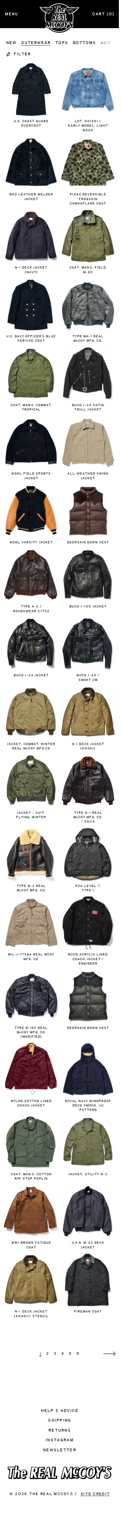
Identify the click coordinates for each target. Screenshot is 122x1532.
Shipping (59, 1420)
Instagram (59, 1440)
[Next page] (109, 1354)
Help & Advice (60, 1411)
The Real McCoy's (51, 1494)
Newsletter (59, 1450)
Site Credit (95, 1494)
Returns (59, 1430)
